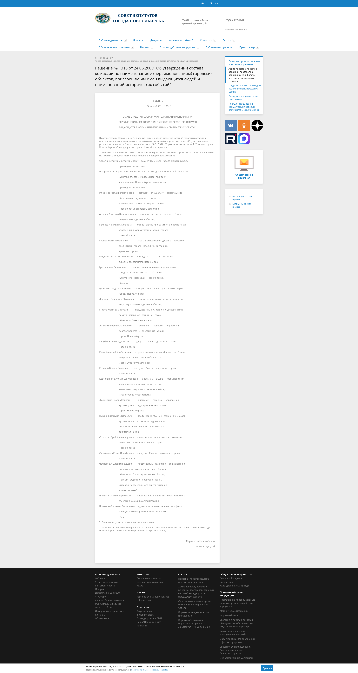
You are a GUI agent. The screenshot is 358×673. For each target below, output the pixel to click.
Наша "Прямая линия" (149, 622)
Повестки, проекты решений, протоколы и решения (244, 63)
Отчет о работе (103, 607)
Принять (267, 668)
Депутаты (156, 40)
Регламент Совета (105, 585)
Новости (138, 40)
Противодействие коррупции (177, 47)
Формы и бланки (229, 615)
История (99, 589)
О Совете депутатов (111, 40)
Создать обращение (231, 578)
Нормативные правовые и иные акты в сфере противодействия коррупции (237, 603)
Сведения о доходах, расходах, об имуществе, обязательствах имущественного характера (236, 623)
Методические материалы (234, 610)
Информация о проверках (109, 611)
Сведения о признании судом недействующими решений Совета (245, 88)
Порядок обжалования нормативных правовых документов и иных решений (244, 106)
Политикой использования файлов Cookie (149, 670)
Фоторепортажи (145, 614)
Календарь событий (181, 40)
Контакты (100, 614)
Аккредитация (144, 611)
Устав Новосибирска (106, 582)
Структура (100, 596)
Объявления (102, 618)
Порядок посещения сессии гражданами (244, 98)
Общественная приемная (114, 47)
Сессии (226, 40)
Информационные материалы (236, 657)
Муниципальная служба (108, 603)
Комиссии (206, 40)
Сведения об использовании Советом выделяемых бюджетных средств (235, 650)
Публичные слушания (219, 47)
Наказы (144, 47)
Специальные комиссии (150, 582)
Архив (140, 585)
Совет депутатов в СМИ (149, 618)
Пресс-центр (247, 47)
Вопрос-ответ (227, 582)
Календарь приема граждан (235, 585)
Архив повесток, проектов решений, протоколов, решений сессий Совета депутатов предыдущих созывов (146, 61)
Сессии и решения (104, 57)
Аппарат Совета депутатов (109, 600)
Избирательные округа (107, 592)
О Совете (100, 578)
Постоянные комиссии (149, 578)
